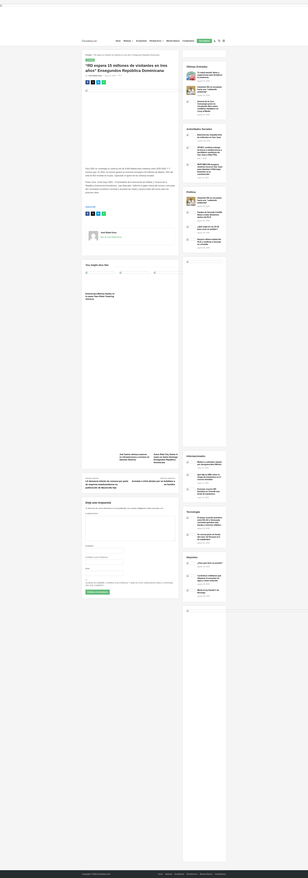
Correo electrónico (97, 557)
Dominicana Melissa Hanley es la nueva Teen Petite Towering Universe (99, 296)
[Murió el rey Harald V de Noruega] (191, 590)
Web (87, 569)
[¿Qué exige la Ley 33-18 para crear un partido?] (191, 227)
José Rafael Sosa (95, 76)
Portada (88, 55)
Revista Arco (155, 41)
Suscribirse (204, 41)
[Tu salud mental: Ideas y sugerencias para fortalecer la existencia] (191, 73)
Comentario (92, 514)
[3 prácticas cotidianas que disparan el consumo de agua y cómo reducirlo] (191, 576)
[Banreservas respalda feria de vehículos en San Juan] (191, 135)
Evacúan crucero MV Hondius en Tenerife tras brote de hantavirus (208, 491)
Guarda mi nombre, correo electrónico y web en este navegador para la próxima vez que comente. (129, 584)
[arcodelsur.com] (154, 20)
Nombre (90, 546)
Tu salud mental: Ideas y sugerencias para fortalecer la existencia (209, 75)
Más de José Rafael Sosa (111, 237)
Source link (90, 207)
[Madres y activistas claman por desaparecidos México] (191, 462)
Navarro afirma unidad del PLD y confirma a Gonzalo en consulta (209, 241)
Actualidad (90, 60)
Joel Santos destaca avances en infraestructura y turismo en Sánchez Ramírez (134, 457)
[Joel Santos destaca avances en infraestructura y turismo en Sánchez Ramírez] (134, 361)
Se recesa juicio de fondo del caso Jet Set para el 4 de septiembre (208, 536)
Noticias (127, 41)
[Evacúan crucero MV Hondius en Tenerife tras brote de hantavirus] (191, 489)
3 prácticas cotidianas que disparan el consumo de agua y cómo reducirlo (209, 578)
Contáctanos (188, 41)
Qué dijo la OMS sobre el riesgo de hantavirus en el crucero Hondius (209, 477)
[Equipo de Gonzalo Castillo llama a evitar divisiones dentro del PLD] (191, 212)
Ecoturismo (141, 41)
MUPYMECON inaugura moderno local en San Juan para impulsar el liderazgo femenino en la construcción (209, 169)
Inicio (118, 41)
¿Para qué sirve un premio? (210, 563)
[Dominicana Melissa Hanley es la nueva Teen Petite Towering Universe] (100, 281)
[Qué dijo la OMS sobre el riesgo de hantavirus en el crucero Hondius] (191, 475)
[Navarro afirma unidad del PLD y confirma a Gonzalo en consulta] (191, 240)
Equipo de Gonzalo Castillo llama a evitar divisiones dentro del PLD (209, 214)
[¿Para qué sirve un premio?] (191, 563)
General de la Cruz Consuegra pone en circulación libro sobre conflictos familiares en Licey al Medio (207, 106)
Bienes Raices (173, 41)
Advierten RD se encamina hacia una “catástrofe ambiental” (209, 89)
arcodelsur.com (103, 874)
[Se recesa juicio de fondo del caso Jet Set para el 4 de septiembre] (191, 535)
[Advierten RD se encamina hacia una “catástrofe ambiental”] (191, 87)
